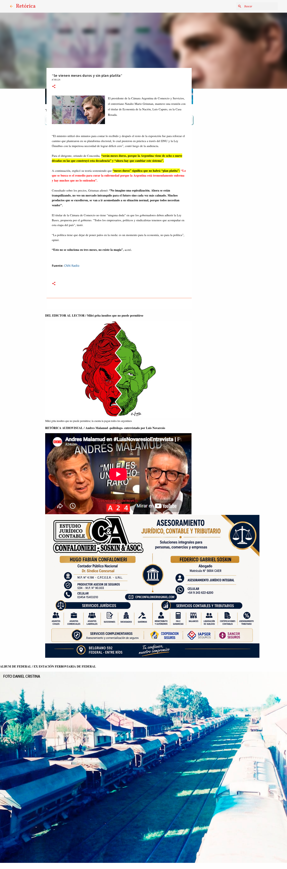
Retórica (26, 6)
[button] (54, 86)
